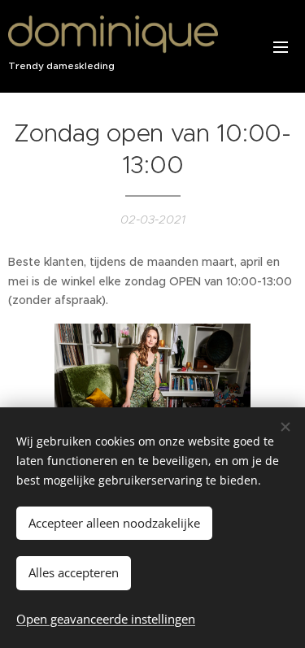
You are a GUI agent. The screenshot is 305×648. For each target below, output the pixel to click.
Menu (280, 46)
